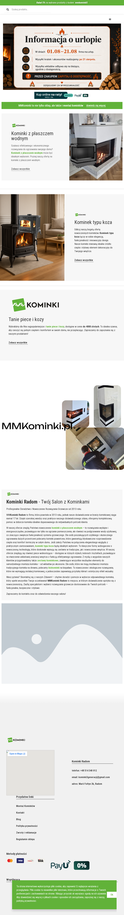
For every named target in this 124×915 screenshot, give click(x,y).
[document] (62, 457)
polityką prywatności (26, 900)
